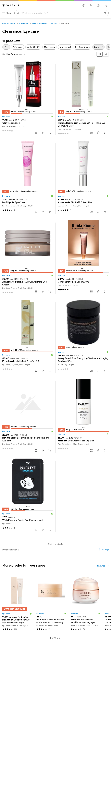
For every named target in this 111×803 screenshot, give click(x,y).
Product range (8, 23)
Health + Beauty (39, 23)
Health (54, 23)
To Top (105, 549)
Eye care (6, 116)
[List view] (106, 54)
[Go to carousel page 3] (55, 638)
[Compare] (35, 132)
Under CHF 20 (33, 47)
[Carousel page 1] (50, 638)
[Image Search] (105, 13)
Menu (9, 13)
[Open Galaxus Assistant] (98, 5)
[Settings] (83, 5)
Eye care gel (65, 47)
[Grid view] (100, 54)
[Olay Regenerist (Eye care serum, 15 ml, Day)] (28, 99)
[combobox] (6, 47)
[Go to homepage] (10, 5)
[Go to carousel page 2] (52, 638)
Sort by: (6, 54)
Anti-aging (17, 47)
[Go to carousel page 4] (57, 638)
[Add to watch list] (42, 132)
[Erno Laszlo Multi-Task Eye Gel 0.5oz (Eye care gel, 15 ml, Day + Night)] (28, 337)
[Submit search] (17, 13)
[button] (52, 116)
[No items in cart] (105, 5)
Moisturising (49, 47)
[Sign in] (91, 5)
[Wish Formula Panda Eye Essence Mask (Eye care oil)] (28, 496)
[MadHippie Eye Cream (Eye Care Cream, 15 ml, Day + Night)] (28, 179)
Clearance (23, 23)
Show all (101, 565)
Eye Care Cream (82, 47)
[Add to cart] (49, 132)
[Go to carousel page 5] (59, 638)
